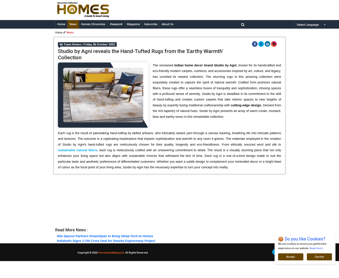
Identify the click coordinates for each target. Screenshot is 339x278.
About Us (168, 24)
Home (61, 24)
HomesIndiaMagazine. (111, 252)
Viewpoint (116, 24)
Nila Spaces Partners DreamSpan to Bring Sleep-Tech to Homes (105, 236)
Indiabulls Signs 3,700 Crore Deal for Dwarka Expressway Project (106, 241)
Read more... (317, 248)
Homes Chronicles (93, 24)
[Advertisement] (197, 10)
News (73, 24)
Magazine (133, 24)
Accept (290, 256)
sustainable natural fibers (77, 150)
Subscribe (150, 24)
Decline (319, 256)
